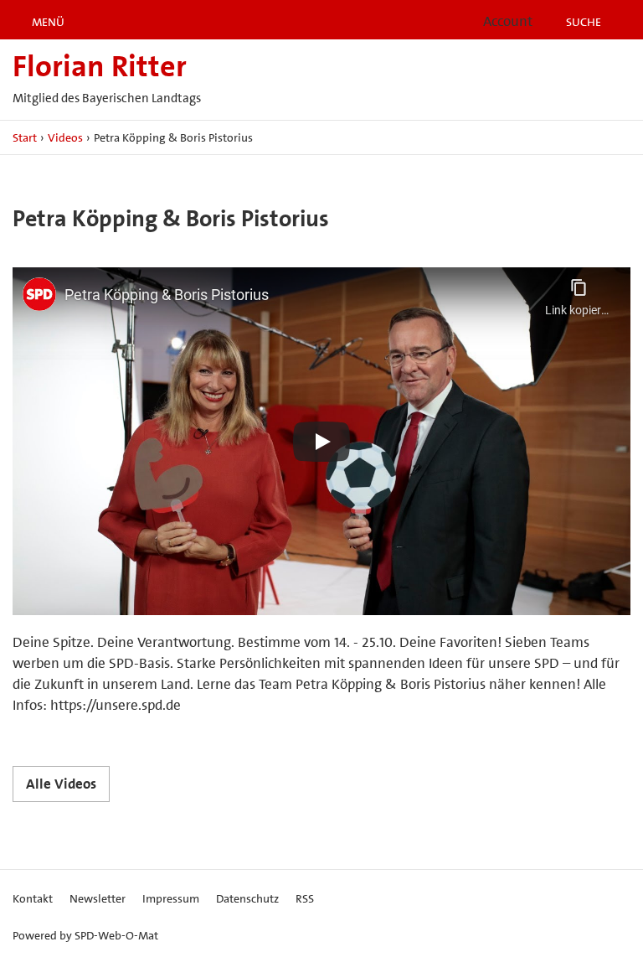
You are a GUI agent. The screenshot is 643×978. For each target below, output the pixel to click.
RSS (305, 898)
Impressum (170, 898)
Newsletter (97, 898)
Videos (65, 137)
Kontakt (33, 898)
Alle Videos (61, 783)
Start (25, 137)
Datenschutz (247, 898)
